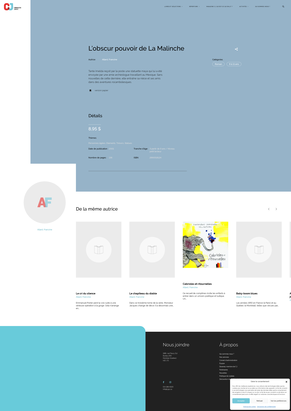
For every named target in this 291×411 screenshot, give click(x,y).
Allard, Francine (109, 59)
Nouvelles (223, 373)
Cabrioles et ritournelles (197, 283)
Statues (128, 143)
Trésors (120, 143)
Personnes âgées (96, 143)
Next (276, 209)
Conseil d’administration (228, 360)
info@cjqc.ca (167, 389)
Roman (218, 64)
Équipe (222, 363)
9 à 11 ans (234, 64)
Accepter (241, 401)
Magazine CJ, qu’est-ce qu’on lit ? (219, 6)
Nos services (224, 357)
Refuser (260, 401)
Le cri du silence (85, 293)
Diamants (110, 143)
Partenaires (223, 370)
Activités (243, 6)
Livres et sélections (172, 6)
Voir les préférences (278, 401)
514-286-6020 (168, 387)
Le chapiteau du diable (143, 293)
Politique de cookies (249, 406)
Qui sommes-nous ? (262, 6)
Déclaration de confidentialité (266, 406)
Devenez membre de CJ (228, 366)
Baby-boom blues (246, 293)
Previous (268, 209)
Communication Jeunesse (12, 6)
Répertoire (193, 6)
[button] (286, 381)
